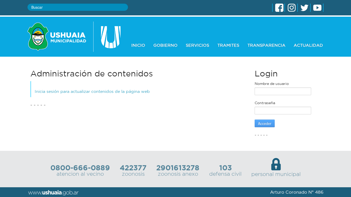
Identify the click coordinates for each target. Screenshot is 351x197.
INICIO (138, 45)
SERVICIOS (197, 45)
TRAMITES (228, 45)
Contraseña (265, 103)
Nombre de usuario (272, 84)
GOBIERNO (165, 45)
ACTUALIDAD (308, 45)
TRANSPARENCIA (266, 45)
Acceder (264, 123)
